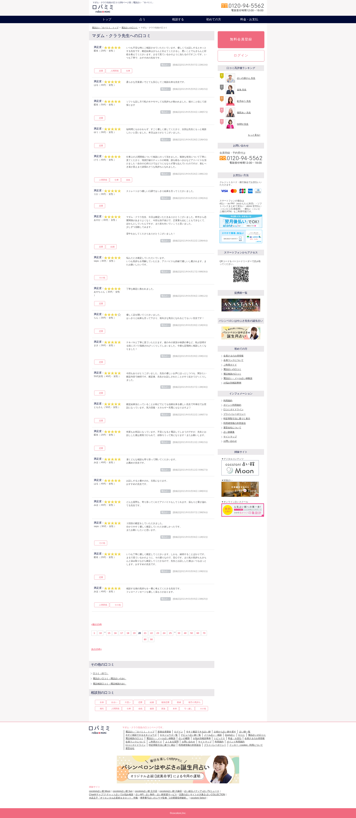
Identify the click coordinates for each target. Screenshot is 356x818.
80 (145, 639)
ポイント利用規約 (232, 405)
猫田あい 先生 (244, 112)
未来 (175, 708)
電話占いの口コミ (129, 27)
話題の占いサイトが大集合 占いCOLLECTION (202, 794)
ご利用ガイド (230, 365)
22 (151, 633)
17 (121, 633)
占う (142, 19)
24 (164, 633)
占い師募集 (229, 432)
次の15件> (96, 649)
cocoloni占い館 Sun (123, 791)
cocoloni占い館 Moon (100, 791)
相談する (178, 19)
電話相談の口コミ (232, 374)
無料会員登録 (241, 39)
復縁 (179, 702)
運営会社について (232, 427)
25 (170, 633)
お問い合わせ (230, 441)
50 (191, 633)
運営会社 (130, 748)
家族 (163, 708)
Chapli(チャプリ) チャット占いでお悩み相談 (111, 794)
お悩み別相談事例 (232, 382)
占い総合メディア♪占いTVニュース (201, 791)
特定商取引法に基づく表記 (162, 745)
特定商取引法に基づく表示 (236, 418)
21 (145, 633)
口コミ (241, 735)
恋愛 (101, 71)
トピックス (219, 738)
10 (100, 633)
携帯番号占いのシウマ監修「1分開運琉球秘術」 (164, 798)
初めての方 (213, 19)
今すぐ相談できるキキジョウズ (141, 735)
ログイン (241, 55)
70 (204, 633)
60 (198, 633)
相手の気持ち (194, 702)
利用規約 (227, 400)
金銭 (128, 180)
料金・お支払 (249, 19)
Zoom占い (230, 735)
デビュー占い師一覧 (191, 735)
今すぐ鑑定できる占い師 (198, 731)
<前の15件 (96, 624)
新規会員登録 (164, 731)
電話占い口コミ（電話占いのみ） (109, 678)
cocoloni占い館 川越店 (170, 791)
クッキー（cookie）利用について (246, 745)
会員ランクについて (233, 360)
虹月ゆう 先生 (244, 101)
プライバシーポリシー (234, 414)
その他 (102, 277)
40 (185, 633)
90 (151, 639)
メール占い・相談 (213, 735)
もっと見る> (254, 135)
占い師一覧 (244, 731)
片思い (128, 702)
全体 (102, 702)
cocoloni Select (198, 798)
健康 (152, 708)
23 (157, 633)
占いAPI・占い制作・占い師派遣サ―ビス (156, 794)
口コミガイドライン (233, 409)
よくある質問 (172, 741)
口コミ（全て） (100, 673)
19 (134, 633)
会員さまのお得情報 (233, 355)
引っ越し (188, 708)
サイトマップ (230, 436)
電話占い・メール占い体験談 (237, 378)
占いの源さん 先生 (246, 78)
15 (109, 633)
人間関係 (115, 71)
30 (179, 633)
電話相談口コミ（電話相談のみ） (109, 683)
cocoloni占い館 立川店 (146, 791)
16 (115, 633)
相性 (102, 708)
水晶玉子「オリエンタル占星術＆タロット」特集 (113, 798)
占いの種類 (184, 738)
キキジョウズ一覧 (169, 735)
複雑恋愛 (165, 702)
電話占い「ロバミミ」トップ (105, 27)
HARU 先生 (242, 124)
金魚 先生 (241, 89)
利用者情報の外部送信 (234, 423)
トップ (106, 19)
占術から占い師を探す (225, 731)
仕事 (128, 71)
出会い (114, 702)
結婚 (113, 247)
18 (128, 633)
